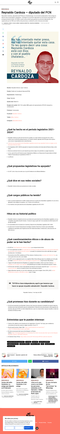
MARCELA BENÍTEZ (24, 343)
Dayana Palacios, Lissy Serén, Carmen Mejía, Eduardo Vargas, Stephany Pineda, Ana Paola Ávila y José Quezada (53, 399)
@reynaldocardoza (17, 120)
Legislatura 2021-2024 (13, 343)
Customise (8, 427)
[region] (19, 423)
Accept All (27, 427)
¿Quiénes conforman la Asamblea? (16, 341)
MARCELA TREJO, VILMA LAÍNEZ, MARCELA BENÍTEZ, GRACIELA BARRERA (21, 23)
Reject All (18, 427)
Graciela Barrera (23, 394)
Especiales (35, 341)
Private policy (42, 422)
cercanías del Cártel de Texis (49, 255)
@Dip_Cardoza (14, 117)
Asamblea (28, 341)
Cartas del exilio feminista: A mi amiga (21, 384)
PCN (42, 343)
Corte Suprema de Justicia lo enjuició (22, 247)
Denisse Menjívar (8, 396)
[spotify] (37, 428)
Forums (50, 422)
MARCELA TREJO (35, 343)
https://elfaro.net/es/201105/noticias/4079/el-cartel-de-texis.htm (36, 336)
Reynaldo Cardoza (17, 113)
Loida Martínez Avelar (38, 402)
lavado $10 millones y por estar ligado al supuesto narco (26, 260)
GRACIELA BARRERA (44, 341)
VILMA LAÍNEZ (11, 346)
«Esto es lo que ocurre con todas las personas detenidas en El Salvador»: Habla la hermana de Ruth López (37, 388)
